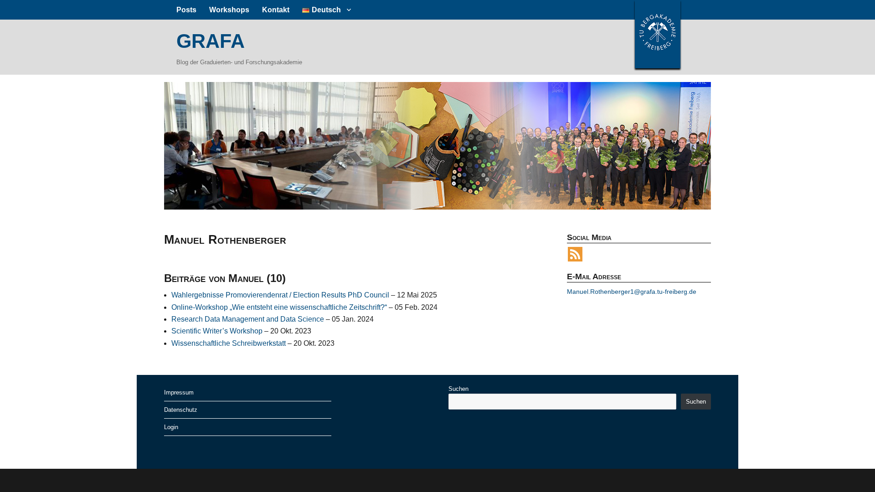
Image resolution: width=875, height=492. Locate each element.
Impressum (179, 392)
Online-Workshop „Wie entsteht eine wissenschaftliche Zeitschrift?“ (279, 307)
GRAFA (210, 41)
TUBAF (657, 34)
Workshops (229, 10)
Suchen (458, 388)
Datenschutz (180, 409)
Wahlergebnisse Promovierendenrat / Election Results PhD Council (280, 295)
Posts (186, 10)
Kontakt (275, 10)
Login (171, 427)
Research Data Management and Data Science (247, 319)
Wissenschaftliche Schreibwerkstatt (228, 343)
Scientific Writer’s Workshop (216, 331)
